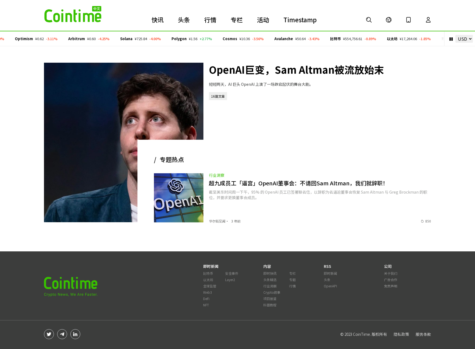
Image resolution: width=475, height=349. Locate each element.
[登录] (428, 20)
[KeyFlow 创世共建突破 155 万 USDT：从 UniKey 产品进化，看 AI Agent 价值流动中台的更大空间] (369, 20)
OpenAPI (330, 286)
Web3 (207, 292)
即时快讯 (270, 273)
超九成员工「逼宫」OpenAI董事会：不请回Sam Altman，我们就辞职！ (298, 183)
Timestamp (300, 19)
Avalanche (278, 38)
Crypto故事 (271, 292)
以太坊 (387, 38)
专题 (292, 279)
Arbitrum (71, 38)
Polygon (173, 38)
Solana (121, 38)
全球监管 (209, 286)
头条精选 (270, 279)
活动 (263, 19)
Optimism (19, 38)
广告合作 (390, 279)
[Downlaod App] (408, 20)
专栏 (237, 19)
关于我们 (390, 273)
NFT (206, 305)
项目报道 (270, 298)
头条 (184, 19)
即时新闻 (330, 273)
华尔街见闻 (217, 221)
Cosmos (224, 38)
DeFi (206, 298)
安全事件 (231, 273)
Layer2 (230, 279)
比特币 (330, 38)
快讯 (157, 19)
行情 (210, 19)
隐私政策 (401, 334)
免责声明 (390, 286)
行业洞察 (216, 175)
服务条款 (423, 334)
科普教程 (270, 305)
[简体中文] (388, 20)
